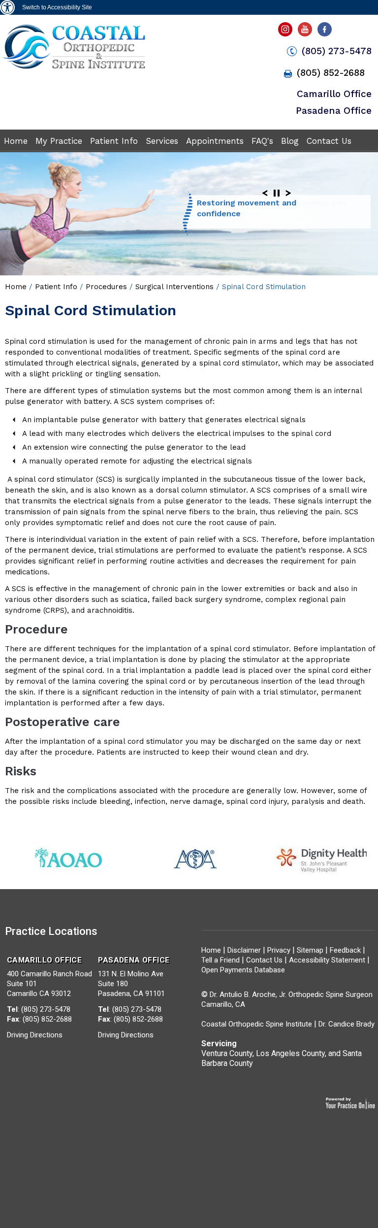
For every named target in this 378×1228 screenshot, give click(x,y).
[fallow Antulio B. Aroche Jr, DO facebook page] (326, 32)
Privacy (278, 950)
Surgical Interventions (174, 286)
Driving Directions (35, 1034)
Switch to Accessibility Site (57, 7)
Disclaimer (244, 950)
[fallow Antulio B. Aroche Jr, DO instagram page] (286, 32)
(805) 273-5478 (337, 51)
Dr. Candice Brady (346, 1024)
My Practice (58, 141)
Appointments (215, 141)
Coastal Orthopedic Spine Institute (256, 1024)
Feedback (345, 950)
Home (16, 141)
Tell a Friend (220, 960)
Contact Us (329, 141)
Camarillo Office (334, 94)
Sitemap (311, 950)
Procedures (106, 286)
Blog (290, 141)
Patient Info (114, 141)
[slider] (277, 192)
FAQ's (262, 141)
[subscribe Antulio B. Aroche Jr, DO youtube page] (306, 32)
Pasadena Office (334, 110)
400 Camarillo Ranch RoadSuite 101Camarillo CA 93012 (49, 977)
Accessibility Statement (327, 960)
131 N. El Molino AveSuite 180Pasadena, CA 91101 (133, 977)
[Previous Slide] (265, 192)
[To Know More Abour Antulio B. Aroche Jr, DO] (73, 68)
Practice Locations (51, 931)
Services (162, 141)
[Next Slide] (288, 192)
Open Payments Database (243, 969)
